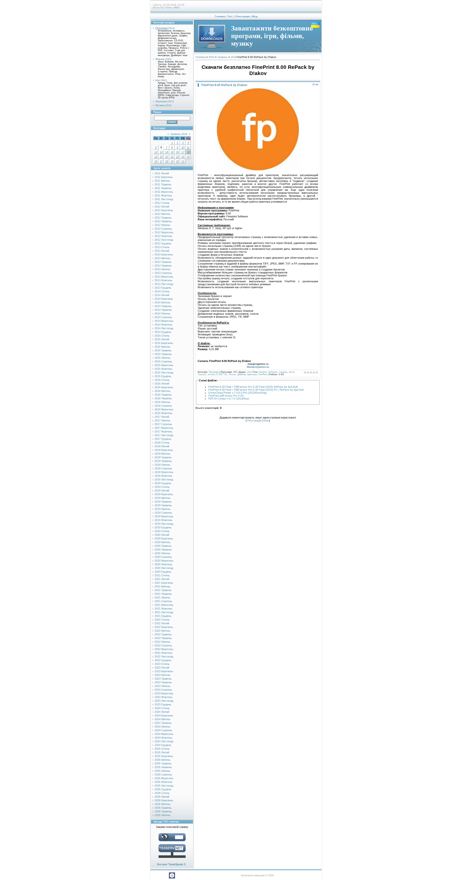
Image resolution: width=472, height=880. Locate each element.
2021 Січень (162, 575)
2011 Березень (164, 177)
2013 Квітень (162, 258)
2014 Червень (163, 309)
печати (211, 374)
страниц (283, 372)
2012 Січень (162, 202)
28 (166, 161)
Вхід (254, 16)
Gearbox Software (268, 372)
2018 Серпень (163, 468)
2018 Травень (163, 457)
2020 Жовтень (163, 564)
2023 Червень (163, 682)
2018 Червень (163, 461)
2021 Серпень (163, 601)
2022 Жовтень (163, 652)
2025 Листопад (164, 785)
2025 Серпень (163, 774)
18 (188, 151)
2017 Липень (162, 420)
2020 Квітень (162, 542)
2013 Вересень (164, 276)
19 (155, 156)
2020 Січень (162, 531)
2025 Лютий (162, 752)
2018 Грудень (163, 483)
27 (161, 161)
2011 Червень (163, 188)
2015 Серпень (163, 361)
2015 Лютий (162, 339)
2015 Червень (163, 354)
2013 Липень (162, 269)
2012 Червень (163, 221)
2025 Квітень (162, 759)
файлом (241, 374)
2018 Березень (164, 449)
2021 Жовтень (163, 608)
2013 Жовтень (163, 280)
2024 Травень (163, 722)
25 (188, 156)
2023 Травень (163, 678)
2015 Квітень (162, 346)
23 (177, 156)
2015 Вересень (164, 365)
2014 (211, 57)
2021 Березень (164, 582)
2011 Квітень (162, 180)
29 (172, 161)
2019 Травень (163, 501)
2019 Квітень (162, 497)
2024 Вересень (164, 733)
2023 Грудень (163, 704)
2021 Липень (162, 597)
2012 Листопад (164, 239)
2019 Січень (162, 486)
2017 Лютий (162, 416)
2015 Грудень (163, 376)
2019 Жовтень (163, 520)
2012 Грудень (163, 243)
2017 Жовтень (163, 431)
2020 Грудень (163, 571)
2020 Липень (162, 553)
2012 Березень (164, 210)
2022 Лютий (162, 623)
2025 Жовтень (163, 781)
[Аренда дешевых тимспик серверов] (172, 858)
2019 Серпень (163, 512)
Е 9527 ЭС (221, 374)
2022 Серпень (163, 645)
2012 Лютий (162, 206)
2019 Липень (162, 508)
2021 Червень (163, 593)
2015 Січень (162, 335)
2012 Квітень (162, 213)
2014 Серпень (163, 317)
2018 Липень (162, 464)
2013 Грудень (163, 287)
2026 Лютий (162, 796)
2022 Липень (162, 641)
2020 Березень (164, 538)
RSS (176, 7)
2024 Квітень (162, 719)
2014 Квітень (162, 302)
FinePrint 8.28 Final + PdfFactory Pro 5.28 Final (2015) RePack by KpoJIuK (253, 386)
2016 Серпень (163, 405)
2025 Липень (162, 770)
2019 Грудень (163, 527)
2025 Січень (162, 748)
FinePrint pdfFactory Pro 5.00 (225, 395)
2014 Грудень (163, 331)
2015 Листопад (164, 372)
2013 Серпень (163, 272)
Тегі (229, 16)
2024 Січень (162, 708)
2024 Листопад (164, 741)
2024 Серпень (163, 730)
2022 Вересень (164, 649)
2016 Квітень (162, 390)
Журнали (161, 101)
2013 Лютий (162, 250)
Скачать (202, 374)
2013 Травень (163, 261)
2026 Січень (162, 792)
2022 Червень (163, 638)
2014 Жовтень (163, 324)
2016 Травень (163, 394)
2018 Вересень (164, 472)
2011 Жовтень (163, 195)
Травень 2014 (178, 134)
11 (188, 147)
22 (172, 156)
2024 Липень (162, 726)
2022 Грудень (163, 660)
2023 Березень (164, 671)
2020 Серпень (163, 556)
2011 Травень (163, 184)
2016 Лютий (162, 383)
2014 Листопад (164, 328)
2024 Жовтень (163, 737)
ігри (157, 80)
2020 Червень (163, 549)
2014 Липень (162, 313)
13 (161, 151)
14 (166, 151)
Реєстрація (243, 16)
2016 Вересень (164, 409)
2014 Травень (163, 306)
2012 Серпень (163, 228)
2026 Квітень (162, 804)
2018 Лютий (162, 446)
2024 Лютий (162, 711)
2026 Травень (163, 807)
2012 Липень (162, 225)
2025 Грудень (163, 789)
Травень (222, 57)
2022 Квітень (162, 630)
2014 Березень (164, 298)
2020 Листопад (164, 568)
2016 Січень (162, 379)
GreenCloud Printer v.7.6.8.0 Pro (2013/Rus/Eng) (237, 392)
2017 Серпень (163, 424)
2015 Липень (162, 357)
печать (232, 374)
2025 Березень (164, 756)
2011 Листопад (164, 199)
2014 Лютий (162, 295)
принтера (252, 374)
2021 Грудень (163, 615)
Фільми (159, 59)
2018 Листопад (164, 479)
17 (182, 151)
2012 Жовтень (163, 236)
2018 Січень (162, 442)
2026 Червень (163, 811)
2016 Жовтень (163, 413)
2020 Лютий (162, 534)
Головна (220, 16)
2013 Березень (164, 254)
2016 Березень (164, 387)
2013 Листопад (164, 284)
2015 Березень (164, 343)
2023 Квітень (162, 674)
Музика (159, 105)
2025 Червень (163, 767)
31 (182, 161)
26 (155, 161)
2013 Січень (162, 247)
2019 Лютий (162, 490)
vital (249, 372)
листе (292, 372)
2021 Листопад (164, 612)
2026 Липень (162, 815)
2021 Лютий (162, 579)
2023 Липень (162, 686)
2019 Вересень (164, 516)
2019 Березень (164, 494)
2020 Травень (163, 545)
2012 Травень (163, 217)
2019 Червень (163, 505)
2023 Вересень (164, 693)
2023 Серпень (163, 689)
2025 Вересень (164, 778)
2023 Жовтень (163, 697)
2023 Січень (162, 663)
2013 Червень (163, 265)
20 (161, 156)
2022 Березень (164, 627)
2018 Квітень (162, 453)
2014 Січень (162, 291)
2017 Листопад (164, 435)
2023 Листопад (164, 700)
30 (177, 161)
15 (172, 151)
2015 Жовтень (163, 368)
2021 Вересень (164, 604)
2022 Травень (163, 634)
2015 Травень (163, 350)
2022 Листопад (164, 656)
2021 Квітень (162, 586)
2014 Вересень (164, 320)
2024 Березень (164, 715)
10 (182, 147)
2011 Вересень (164, 191)
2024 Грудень (163, 745)
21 (166, 156)
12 (155, 151)
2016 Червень (163, 398)
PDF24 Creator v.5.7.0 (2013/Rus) (228, 398)
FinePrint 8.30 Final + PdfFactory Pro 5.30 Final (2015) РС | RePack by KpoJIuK (256, 389)
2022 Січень (162, 619)
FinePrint (262, 374)
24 (182, 156)
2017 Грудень (163, 438)
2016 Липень (162, 402)
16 (177, 151)
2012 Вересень (164, 232)
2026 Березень (164, 800)
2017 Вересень (164, 427)
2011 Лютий (162, 173)
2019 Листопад (164, 523)
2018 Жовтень (163, 475)
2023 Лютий (162, 667)
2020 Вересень (164, 560)
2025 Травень (163, 763)
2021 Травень (163, 590)
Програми (161, 28)
